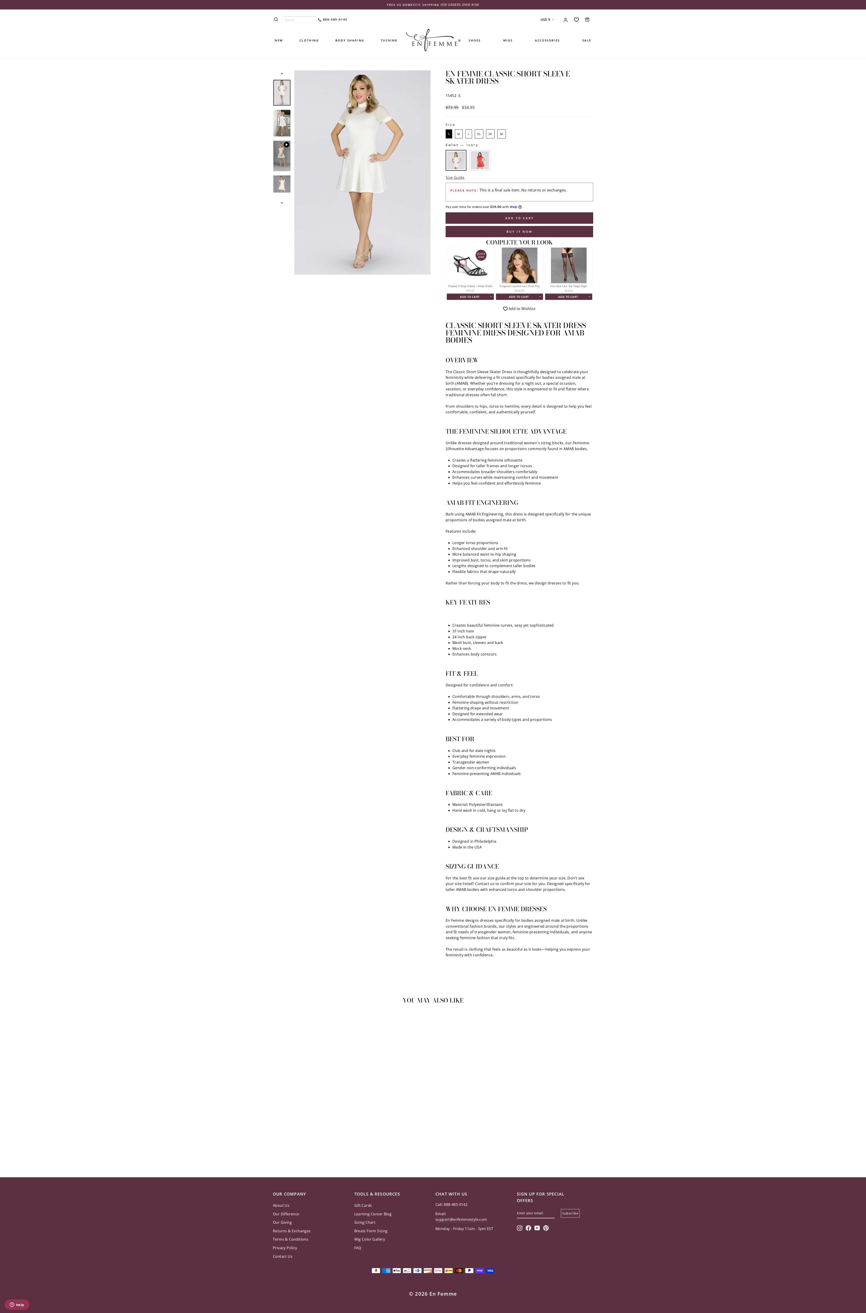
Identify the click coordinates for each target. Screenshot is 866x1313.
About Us (281, 1205)
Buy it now (519, 232)
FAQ (357, 1247)
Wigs (508, 40)
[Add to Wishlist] (278, 1020)
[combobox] (299, 19)
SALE (586, 40)
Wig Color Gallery (369, 1239)
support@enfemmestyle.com (461, 1219)
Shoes (475, 40)
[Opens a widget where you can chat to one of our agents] (17, 1305)
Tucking (389, 40)
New (279, 40)
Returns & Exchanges (292, 1230)
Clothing (309, 40)
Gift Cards (363, 1205)
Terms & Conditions (290, 1239)
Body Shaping (349, 40)
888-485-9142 (335, 19)
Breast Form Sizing (371, 1230)
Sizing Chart (365, 1222)
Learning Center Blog (373, 1214)
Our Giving (282, 1222)
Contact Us (283, 1256)
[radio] (449, 133)
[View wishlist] (576, 19)
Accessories (547, 40)
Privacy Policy (285, 1247)
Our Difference (286, 1214)
